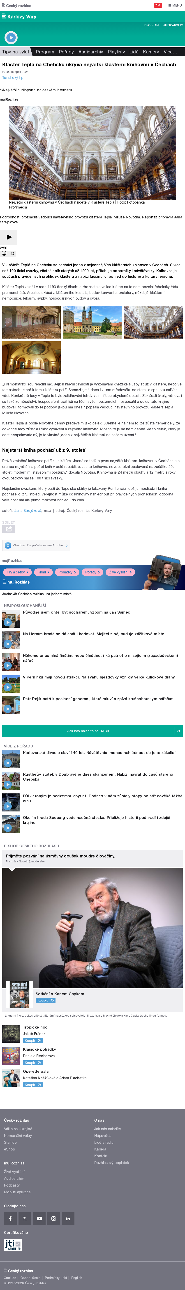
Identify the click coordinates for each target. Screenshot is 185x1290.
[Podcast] (4, 254)
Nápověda (102, 1136)
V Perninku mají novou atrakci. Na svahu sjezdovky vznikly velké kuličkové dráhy (99, 677)
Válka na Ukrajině (18, 1129)
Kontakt (100, 1156)
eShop (9, 1149)
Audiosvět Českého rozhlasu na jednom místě (37, 594)
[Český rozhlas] (16, 5)
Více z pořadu (18, 746)
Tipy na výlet (15, 52)
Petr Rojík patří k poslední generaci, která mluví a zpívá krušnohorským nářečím (98, 699)
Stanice (10, 1142)
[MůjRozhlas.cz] (9, 100)
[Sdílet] (12, 254)
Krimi (42, 572)
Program (151, 25)
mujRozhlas (12, 561)
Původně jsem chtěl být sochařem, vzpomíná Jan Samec (76, 612)
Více (170, 52)
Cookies (10, 1278)
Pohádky (65, 572)
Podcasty (12, 1185)
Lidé (134, 52)
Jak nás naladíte (107, 1129)
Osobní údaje (31, 1278)
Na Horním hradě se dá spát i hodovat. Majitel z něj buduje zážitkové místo (93, 634)
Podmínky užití (56, 1278)
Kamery (151, 52)
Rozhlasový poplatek (111, 1163)
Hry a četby (16, 572)
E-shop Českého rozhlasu (31, 846)
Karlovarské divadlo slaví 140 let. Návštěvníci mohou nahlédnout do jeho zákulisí (99, 752)
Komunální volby (18, 1136)
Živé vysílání (118, 572)
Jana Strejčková (27, 511)
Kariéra (100, 1149)
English (76, 1278)
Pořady (66, 52)
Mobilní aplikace (17, 1192)
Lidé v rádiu (104, 1142)
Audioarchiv (173, 25)
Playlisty (116, 52)
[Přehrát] (8, 237)
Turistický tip (12, 78)
